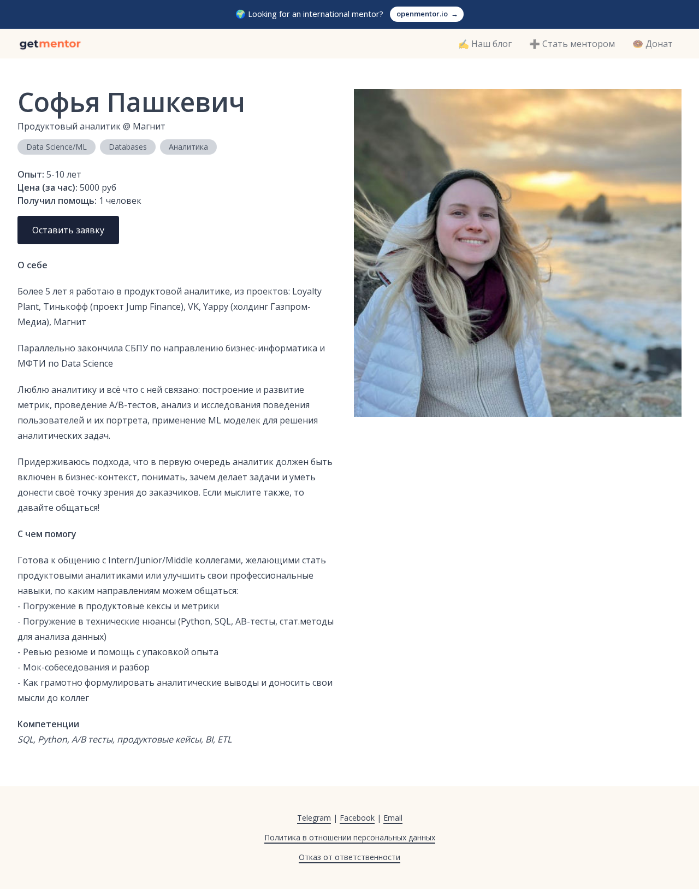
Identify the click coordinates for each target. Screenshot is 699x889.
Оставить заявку (68, 230)
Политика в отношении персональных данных (349, 837)
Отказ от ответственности (349, 857)
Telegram (314, 818)
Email (392, 818)
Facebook (357, 818)
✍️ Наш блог (485, 44)
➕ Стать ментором (572, 44)
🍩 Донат (652, 44)
